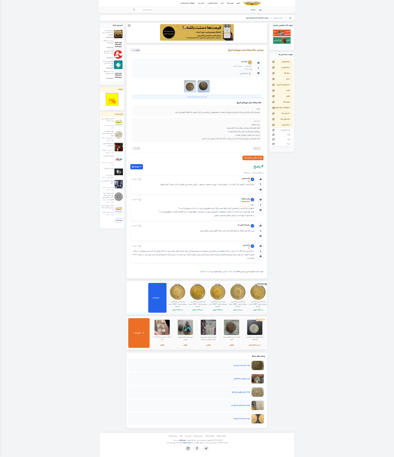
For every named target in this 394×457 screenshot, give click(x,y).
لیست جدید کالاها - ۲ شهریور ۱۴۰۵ (107, 42)
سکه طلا (286, 73)
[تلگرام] (206, 448)
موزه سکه (286, 102)
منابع (181, 436)
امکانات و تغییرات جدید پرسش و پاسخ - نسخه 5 (107, 208)
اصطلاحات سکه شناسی (281, 107)
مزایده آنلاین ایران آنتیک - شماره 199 (108, 52)
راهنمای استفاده (209, 436)
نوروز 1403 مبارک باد (108, 156)
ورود (260, 10)
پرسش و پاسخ (198, 436)
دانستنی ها (285, 113)
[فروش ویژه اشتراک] (197, 33)
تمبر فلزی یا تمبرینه (283, 84)
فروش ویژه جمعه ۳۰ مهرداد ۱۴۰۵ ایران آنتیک (108, 63)
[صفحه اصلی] (290, 18)
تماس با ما (188, 436)
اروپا (289, 139)
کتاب (287, 90)
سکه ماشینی (285, 67)
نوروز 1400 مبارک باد (109, 169)
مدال (287, 79)
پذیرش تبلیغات (173, 436)
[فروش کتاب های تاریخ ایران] (282, 43)
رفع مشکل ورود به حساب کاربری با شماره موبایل (108, 133)
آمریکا (288, 144)
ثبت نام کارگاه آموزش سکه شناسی (108, 145)
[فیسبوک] (197, 448)
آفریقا (288, 134)
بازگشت (137, 50)
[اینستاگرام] (188, 448)
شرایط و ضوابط (221, 436)
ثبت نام (253, 10)
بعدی (255, 148)
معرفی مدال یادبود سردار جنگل (107, 182)
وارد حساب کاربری (229, 271)
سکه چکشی (285, 61)
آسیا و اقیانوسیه (285, 130)
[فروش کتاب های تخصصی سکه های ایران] (282, 36)
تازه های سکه (285, 119)
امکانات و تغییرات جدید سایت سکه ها (107, 120)
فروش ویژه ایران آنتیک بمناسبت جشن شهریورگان (107, 33)
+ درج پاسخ (136, 166)
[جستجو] (134, 10)
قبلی (138, 148)
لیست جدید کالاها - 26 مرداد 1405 (108, 73)
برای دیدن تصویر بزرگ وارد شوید (197, 97)
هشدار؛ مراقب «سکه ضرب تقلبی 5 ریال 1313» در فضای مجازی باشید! (108, 196)
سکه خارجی (285, 125)
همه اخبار (119, 220)
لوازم (287, 96)
